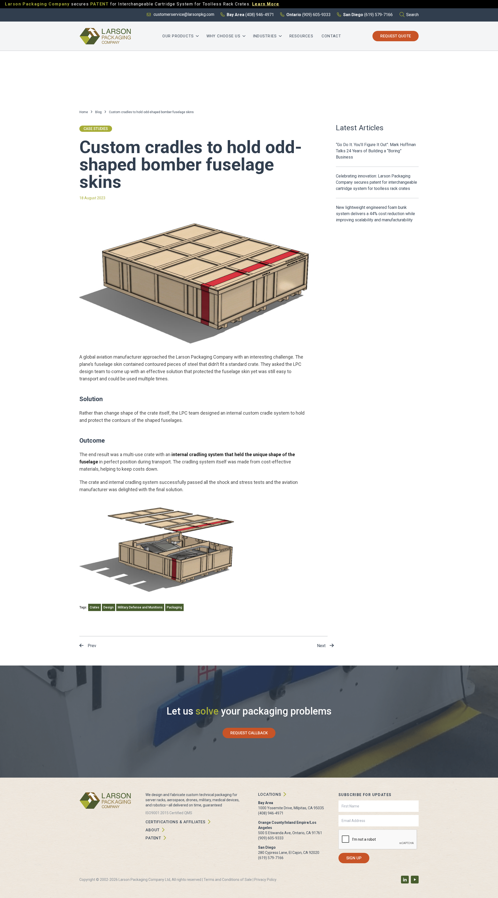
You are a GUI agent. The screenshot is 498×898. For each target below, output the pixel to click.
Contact (331, 36)
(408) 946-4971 (270, 813)
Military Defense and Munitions (140, 607)
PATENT (153, 838)
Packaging (174, 607)
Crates (94, 607)
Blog (98, 112)
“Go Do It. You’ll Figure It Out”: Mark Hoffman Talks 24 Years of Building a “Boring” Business (376, 151)
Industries (265, 36)
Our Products (178, 36)
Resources (301, 36)
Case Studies (96, 129)
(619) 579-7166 (270, 858)
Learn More (265, 4)
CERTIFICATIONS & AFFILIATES (175, 822)
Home (83, 112)
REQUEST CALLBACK (249, 733)
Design (108, 607)
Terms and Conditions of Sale (228, 880)
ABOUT (153, 830)
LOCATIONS (269, 794)
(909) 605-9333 (270, 838)
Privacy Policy (265, 880)
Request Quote (395, 36)
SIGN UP (354, 858)
